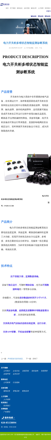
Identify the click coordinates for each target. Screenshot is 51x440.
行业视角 (16, 382)
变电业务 (41, 16)
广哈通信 (6, 412)
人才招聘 (41, 8)
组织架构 (35, 371)
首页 (7, 8)
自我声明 (6, 374)
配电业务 (48, 16)
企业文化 (16, 371)
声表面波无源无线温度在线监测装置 (21, 359)
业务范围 (27, 8)
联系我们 (48, 8)
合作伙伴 (16, 374)
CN (49, 11)
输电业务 (34, 16)
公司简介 (6, 371)
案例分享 (34, 8)
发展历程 (25, 371)
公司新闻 (6, 382)
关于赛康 (13, 8)
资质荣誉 (44, 371)
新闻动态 (20, 8)
